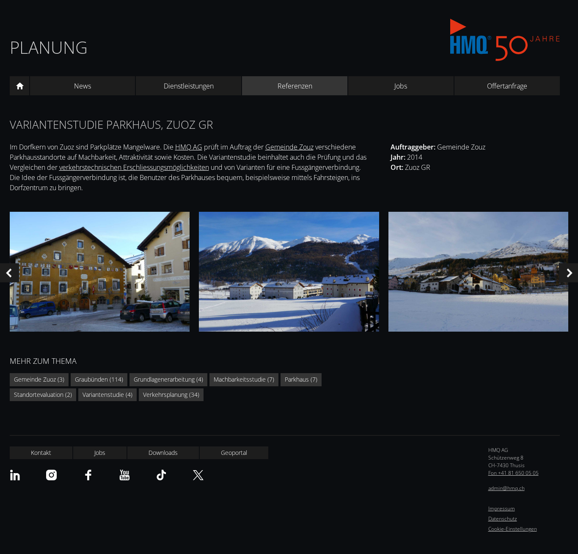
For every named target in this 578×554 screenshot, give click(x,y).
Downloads (163, 453)
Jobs (400, 86)
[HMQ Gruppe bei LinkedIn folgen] (15, 475)
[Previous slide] (9, 273)
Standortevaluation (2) (43, 395)
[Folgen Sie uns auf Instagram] (51, 475)
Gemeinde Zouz (289, 147)
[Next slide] (568, 273)
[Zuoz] (289, 273)
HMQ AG (188, 147)
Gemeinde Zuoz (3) (39, 379)
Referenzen (295, 86)
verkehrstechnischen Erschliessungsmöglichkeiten (134, 167)
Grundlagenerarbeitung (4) (168, 379)
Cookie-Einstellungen (512, 528)
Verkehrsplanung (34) (171, 395)
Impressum (501, 508)
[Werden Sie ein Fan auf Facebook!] (88, 475)
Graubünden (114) (99, 379)
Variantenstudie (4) (107, 395)
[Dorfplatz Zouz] (100, 273)
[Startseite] (19, 86)
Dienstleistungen (189, 86)
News (82, 86)
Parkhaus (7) (301, 379)
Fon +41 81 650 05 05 (513, 472)
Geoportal (234, 453)
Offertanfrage (507, 86)
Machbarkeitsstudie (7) (244, 379)
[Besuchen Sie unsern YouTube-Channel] (124, 475)
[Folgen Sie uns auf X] (198, 475)
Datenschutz (502, 518)
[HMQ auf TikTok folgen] (161, 475)
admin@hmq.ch (506, 488)
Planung (49, 47)
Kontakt (41, 453)
